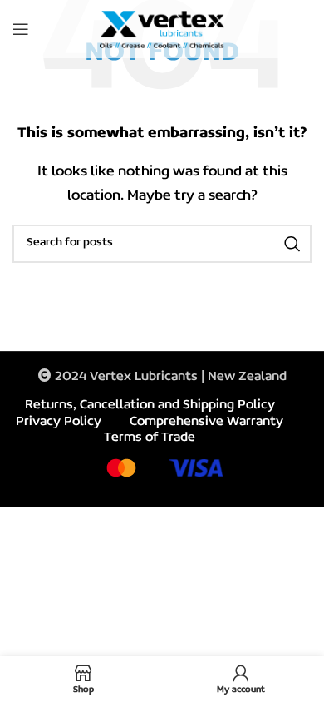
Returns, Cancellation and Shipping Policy (150, 405)
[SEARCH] (292, 244)
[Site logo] (162, 29)
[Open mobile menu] (20, 29)
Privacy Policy (58, 421)
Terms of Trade (149, 437)
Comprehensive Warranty (206, 421)
